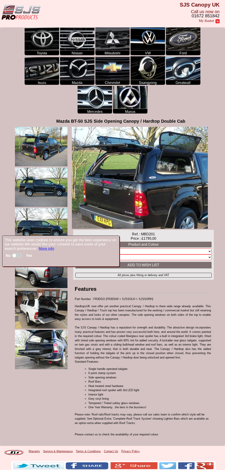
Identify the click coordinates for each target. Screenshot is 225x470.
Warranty (34, 451)
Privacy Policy (130, 451)
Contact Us (111, 451)
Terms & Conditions (88, 451)
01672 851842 (206, 15)
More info (46, 249)
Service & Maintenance (58, 451)
